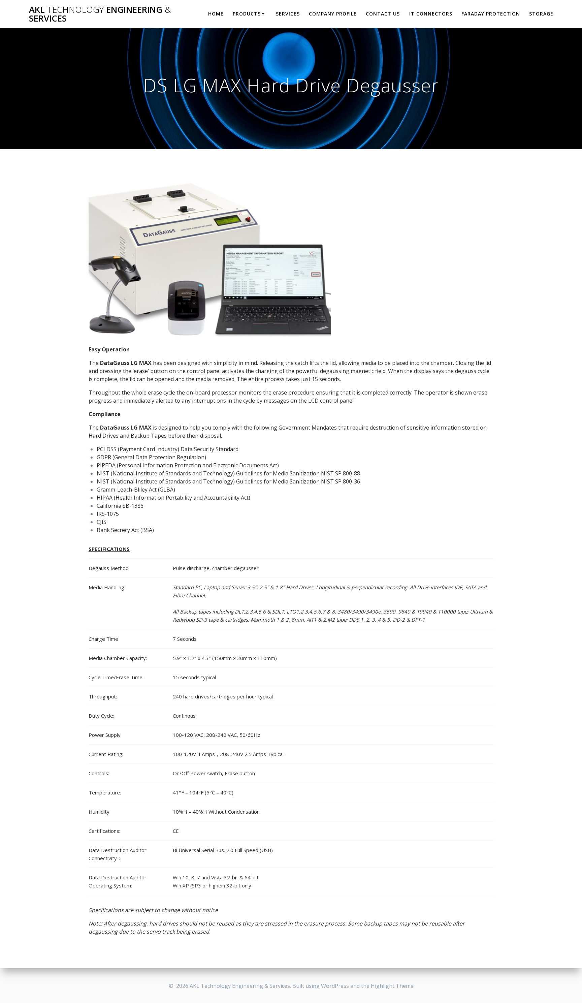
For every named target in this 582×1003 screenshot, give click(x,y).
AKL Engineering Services (100, 14)
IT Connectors (430, 13)
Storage (541, 13)
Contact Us (383, 13)
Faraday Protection (490, 13)
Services (288, 13)
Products (247, 13)
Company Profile (333, 13)
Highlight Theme (392, 986)
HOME (216, 13)
